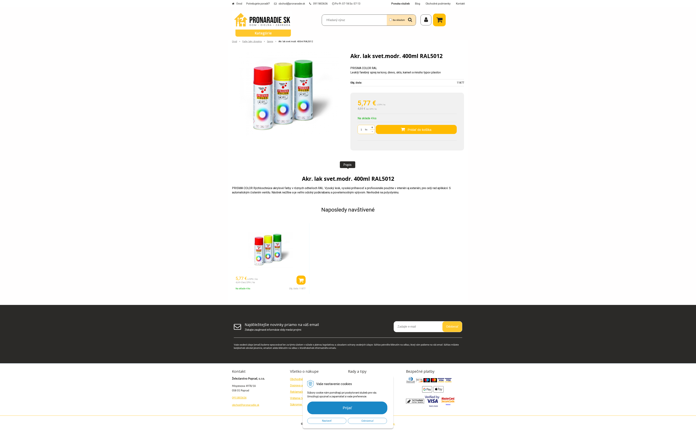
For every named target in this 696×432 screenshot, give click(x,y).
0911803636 (320, 3)
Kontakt (460, 3)
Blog (417, 3)
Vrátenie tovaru (299, 398)
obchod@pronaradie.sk (292, 3)
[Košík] (440, 20)
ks (366, 129)
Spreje (270, 41)
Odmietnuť (367, 420)
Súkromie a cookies (302, 404)
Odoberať (452, 326)
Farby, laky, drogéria (252, 41)
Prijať (347, 408)
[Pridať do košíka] (301, 280)
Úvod (239, 3)
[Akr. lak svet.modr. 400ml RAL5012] (289, 94)
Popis (347, 165)
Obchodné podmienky (438, 3)
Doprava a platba (300, 385)
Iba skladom (399, 20)
